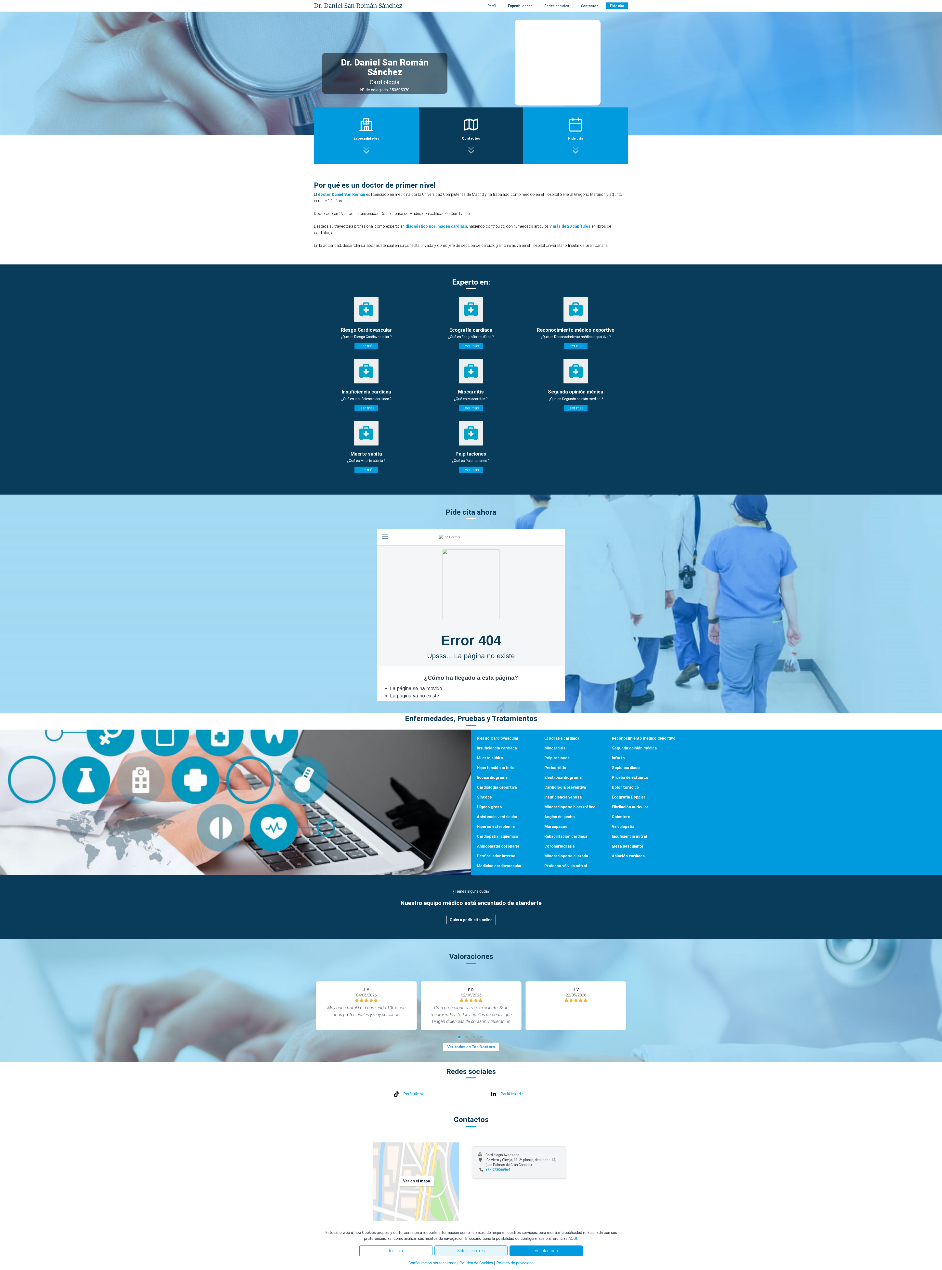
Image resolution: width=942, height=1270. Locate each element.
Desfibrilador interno (496, 856)
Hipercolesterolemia (496, 826)
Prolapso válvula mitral (565, 866)
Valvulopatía (623, 826)
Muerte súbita (490, 758)
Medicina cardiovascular (499, 866)
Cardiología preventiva (565, 787)
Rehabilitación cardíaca (565, 836)
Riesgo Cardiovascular (498, 738)
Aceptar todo (546, 1250)
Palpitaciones (557, 758)
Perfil (491, 6)
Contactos (589, 6)
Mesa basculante (627, 846)
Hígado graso (489, 807)
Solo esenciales (471, 1250)
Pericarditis (555, 767)
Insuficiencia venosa (563, 797)
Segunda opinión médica (634, 748)
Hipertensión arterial (496, 767)
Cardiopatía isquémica (497, 836)
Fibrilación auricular (630, 807)
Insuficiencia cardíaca (497, 748)
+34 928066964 (497, 1170)
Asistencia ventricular (497, 816)
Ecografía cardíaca (561, 738)
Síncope (484, 797)
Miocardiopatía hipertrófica (569, 807)
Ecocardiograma (492, 777)
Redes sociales (556, 6)
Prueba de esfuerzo (630, 777)
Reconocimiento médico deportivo (643, 738)
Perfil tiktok (413, 1094)
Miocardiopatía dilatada (566, 856)
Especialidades (520, 6)
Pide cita (617, 6)
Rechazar (396, 1250)
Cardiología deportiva (497, 787)
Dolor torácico (625, 787)
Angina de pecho (559, 816)
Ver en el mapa (416, 1181)
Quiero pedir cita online (471, 919)
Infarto (618, 758)
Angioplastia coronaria (498, 846)
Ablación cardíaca (628, 856)
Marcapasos (555, 826)
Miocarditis (554, 748)
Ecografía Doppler (628, 797)
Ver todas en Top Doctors (471, 1047)
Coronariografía (559, 846)
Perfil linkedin (511, 1094)
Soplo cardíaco (626, 767)
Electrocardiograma (563, 777)
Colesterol (621, 816)
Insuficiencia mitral (629, 836)
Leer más (366, 346)
